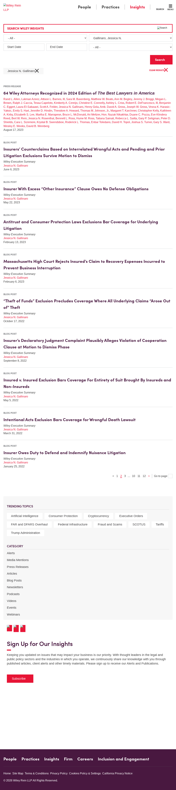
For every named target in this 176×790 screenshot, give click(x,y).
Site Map (17, 773)
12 (144, 476)
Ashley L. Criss (115, 102)
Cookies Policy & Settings (85, 773)
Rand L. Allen (11, 99)
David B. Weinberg (37, 126)
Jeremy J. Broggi (143, 99)
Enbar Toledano (101, 122)
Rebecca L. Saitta (126, 118)
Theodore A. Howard (66, 110)
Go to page (161, 476)
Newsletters (15, 587)
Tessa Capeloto (43, 102)
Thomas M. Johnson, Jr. (94, 110)
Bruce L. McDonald (74, 114)
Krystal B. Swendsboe (50, 122)
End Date (56, 47)
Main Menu (77, 4)
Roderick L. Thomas (77, 122)
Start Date (14, 47)
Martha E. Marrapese (48, 114)
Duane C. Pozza (139, 114)
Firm (68, 759)
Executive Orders (131, 516)
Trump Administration (25, 533)
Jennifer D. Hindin (41, 110)
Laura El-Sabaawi (27, 106)
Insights (137, 7)
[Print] (17, 628)
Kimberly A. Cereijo (66, 102)
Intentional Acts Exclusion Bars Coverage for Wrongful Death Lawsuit (69, 419)
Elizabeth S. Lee (24, 114)
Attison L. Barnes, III (53, 99)
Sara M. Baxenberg (78, 99)
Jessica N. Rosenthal (41, 118)
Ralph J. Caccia (22, 102)
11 (139, 476)
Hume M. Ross (85, 118)
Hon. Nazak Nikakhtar (114, 114)
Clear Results (158, 70)
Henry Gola (92, 106)
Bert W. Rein (19, 118)
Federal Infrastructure (72, 524)
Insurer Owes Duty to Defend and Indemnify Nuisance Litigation (64, 452)
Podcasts (13, 594)
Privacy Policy (59, 773)
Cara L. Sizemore (24, 122)
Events (11, 607)
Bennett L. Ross (65, 118)
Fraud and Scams (110, 524)
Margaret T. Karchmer (123, 110)
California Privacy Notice (117, 773)
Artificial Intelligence (24, 516)
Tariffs (160, 524)
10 (133, 476)
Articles (12, 573)
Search (160, 9)
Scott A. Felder (48, 106)
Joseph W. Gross (136, 106)
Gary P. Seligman (149, 118)
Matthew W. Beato (102, 99)
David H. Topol (121, 122)
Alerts (11, 553)
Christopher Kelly (148, 110)
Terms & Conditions (37, 773)
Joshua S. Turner (141, 122)
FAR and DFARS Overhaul (29, 524)
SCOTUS (139, 524)
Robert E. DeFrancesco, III (142, 102)
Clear (142, 59)
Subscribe (19, 678)
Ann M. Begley (123, 99)
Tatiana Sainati (105, 118)
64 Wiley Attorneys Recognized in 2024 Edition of (79, 93)
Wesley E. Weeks (14, 126)
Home (7, 773)
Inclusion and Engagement (123, 759)
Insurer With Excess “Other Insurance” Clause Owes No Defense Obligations (75, 188)
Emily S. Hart (21, 110)
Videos (11, 601)
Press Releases (18, 567)
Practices (110, 7)
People (84, 7)
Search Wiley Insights (25, 28)
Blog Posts (14, 580)
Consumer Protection (63, 516)
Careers (85, 759)
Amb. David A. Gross (112, 106)
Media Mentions (18, 560)
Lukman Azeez (30, 99)
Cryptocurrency (98, 516)
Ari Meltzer (93, 114)
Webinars (13, 614)
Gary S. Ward (161, 122)
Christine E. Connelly (92, 102)
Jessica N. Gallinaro (23, 71)
